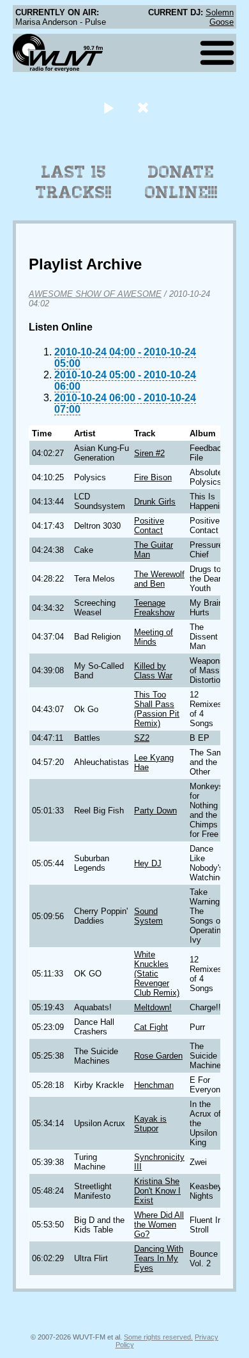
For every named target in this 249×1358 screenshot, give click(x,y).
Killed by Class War (153, 670)
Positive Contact (149, 525)
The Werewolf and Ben (159, 579)
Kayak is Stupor (150, 1123)
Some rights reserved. (158, 1337)
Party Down (155, 810)
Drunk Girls (155, 501)
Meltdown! (153, 1007)
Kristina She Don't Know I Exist (157, 1190)
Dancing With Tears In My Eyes (158, 1258)
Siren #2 (149, 453)
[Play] (108, 107)
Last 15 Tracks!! (74, 182)
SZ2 (141, 738)
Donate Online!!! (181, 182)
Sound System (148, 916)
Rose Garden (158, 1056)
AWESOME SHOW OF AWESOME (95, 294)
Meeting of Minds (153, 637)
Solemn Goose (220, 17)
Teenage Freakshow (154, 607)
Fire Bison (153, 477)
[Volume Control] (144, 107)
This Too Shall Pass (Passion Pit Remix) (156, 709)
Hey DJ (148, 863)
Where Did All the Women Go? (159, 1224)
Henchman (154, 1085)
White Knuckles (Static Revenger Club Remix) (156, 973)
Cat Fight (151, 1027)
